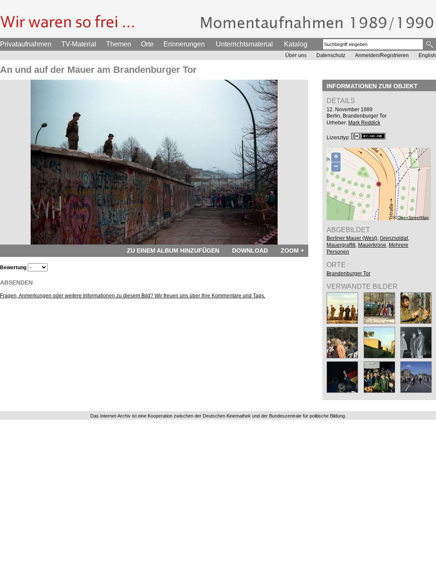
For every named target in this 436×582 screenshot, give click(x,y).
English (427, 55)
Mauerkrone (372, 245)
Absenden (16, 282)
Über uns (296, 55)
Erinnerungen (184, 44)
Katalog (295, 44)
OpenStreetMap (413, 217)
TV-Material (78, 44)
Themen (118, 44)
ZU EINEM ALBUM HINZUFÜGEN (173, 250)
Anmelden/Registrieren (382, 55)
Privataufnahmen (26, 44)
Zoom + (292, 250)
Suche (430, 44)
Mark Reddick (364, 123)
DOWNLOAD (250, 250)
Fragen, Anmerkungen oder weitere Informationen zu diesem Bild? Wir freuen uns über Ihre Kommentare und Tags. (132, 296)
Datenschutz (330, 55)
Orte (147, 44)
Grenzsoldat (394, 238)
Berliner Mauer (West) (352, 238)
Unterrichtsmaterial (244, 44)
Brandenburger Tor (348, 274)
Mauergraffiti (341, 245)
